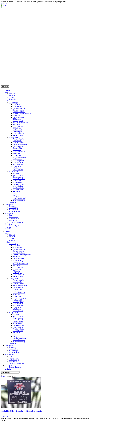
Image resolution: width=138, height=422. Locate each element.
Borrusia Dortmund (19, 112)
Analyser (12, 94)
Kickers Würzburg (19, 200)
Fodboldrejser (9, 204)
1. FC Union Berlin (19, 133)
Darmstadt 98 (17, 141)
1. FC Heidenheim (19, 151)
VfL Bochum (17, 168)
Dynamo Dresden (18, 142)
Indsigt (7, 92)
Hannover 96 (17, 150)
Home (3, 376)
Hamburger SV (18, 121)
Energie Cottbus (18, 146)
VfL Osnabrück (18, 164)
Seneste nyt (12, 206)
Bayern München (18, 110)
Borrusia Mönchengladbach (22, 113)
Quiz (10, 215)
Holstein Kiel (17, 155)
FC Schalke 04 (17, 130)
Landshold (12, 202)
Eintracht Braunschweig (20, 144)
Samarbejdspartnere (15, 226)
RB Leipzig (16, 124)
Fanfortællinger (14, 219)
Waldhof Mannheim (19, 197)
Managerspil (13, 220)
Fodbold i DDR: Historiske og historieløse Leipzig (21, 411)
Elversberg (16, 115)
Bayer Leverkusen (19, 108)
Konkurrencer (13, 217)
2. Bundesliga (13, 137)
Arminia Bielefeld (18, 139)
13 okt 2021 (4, 416)
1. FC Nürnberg (18, 162)
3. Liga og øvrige (14, 211)
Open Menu (5, 86)
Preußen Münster (18, 188)
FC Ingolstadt (17, 182)
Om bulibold (9, 224)
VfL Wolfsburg (18, 170)
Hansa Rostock (18, 180)
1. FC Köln (16, 104)
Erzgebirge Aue (18, 177)
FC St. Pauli (17, 166)
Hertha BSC (17, 153)
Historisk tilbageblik (12, 98)
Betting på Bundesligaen (17, 222)
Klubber (7, 101)
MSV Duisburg (18, 175)
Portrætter (12, 95)
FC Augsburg (17, 106)
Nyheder (7, 90)
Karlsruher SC (17, 159)
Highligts (8, 228)
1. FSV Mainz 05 (18, 126)
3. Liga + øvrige (14, 171)
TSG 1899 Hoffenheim (20, 122)
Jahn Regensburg (18, 184)
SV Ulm (15, 195)
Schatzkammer (9, 213)
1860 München (18, 186)
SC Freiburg (17, 119)
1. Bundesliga (13, 103)
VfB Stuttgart (17, 132)
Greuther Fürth (17, 148)
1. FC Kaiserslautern (19, 157)
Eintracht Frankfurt (19, 117)
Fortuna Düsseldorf (19, 179)
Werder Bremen (18, 135)
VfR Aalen (16, 173)
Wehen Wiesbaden (19, 199)
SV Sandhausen (18, 190)
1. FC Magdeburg (18, 161)
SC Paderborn (17, 128)
